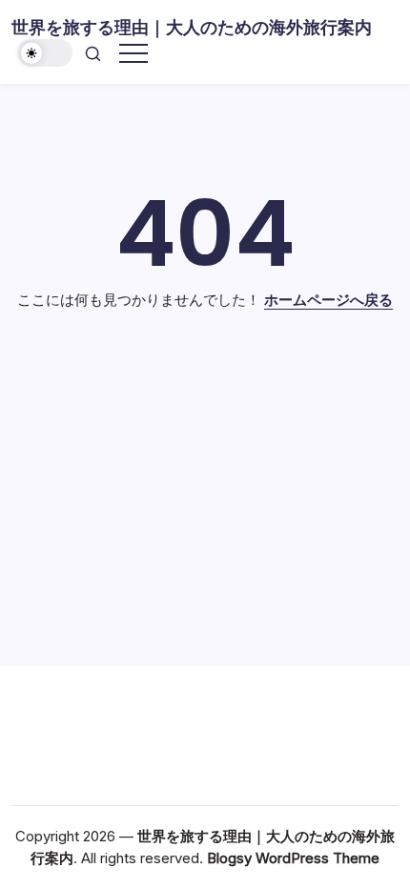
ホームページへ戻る (328, 300)
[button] (44, 53)
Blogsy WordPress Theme (293, 858)
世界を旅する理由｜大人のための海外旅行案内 (191, 27)
